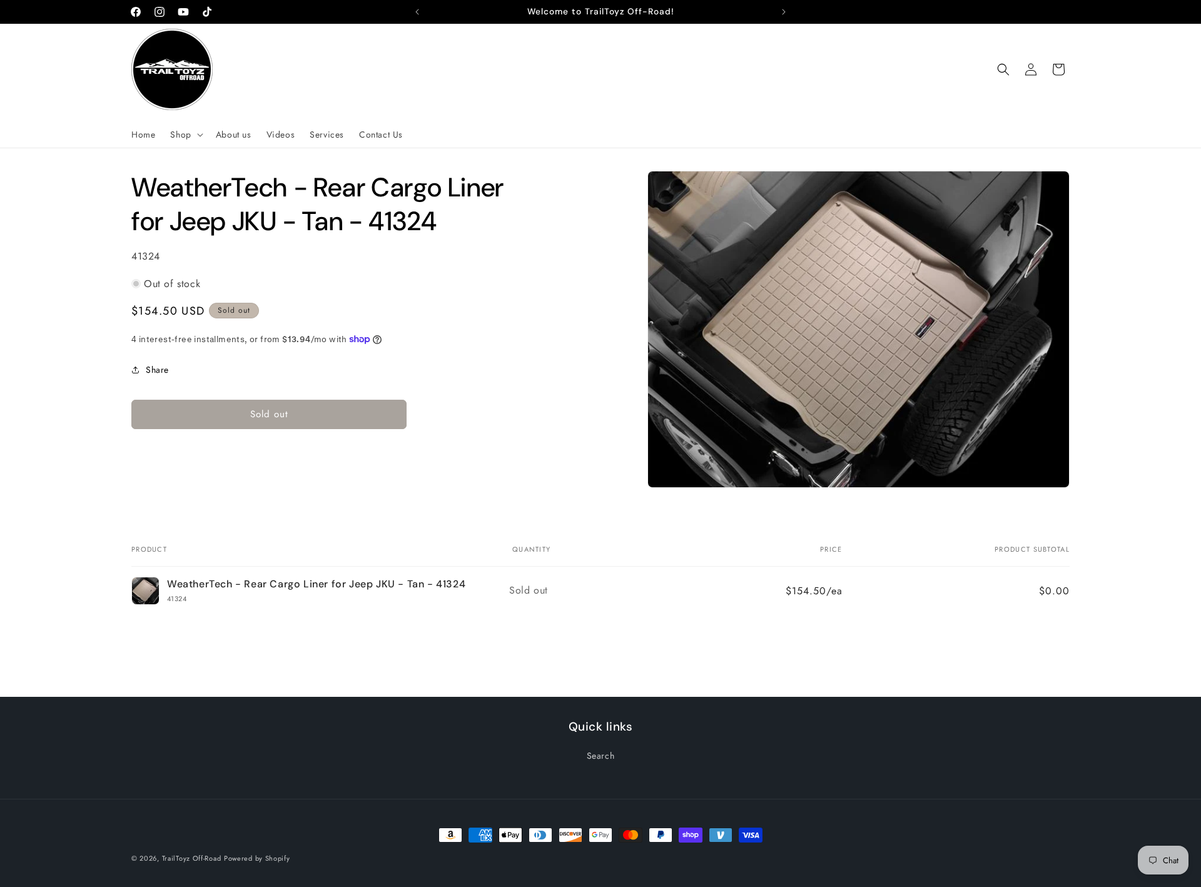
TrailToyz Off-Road (191, 858)
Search (601, 755)
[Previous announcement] (417, 12)
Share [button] (157, 369)
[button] (185, 134)
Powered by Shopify (257, 858)
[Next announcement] (784, 12)
